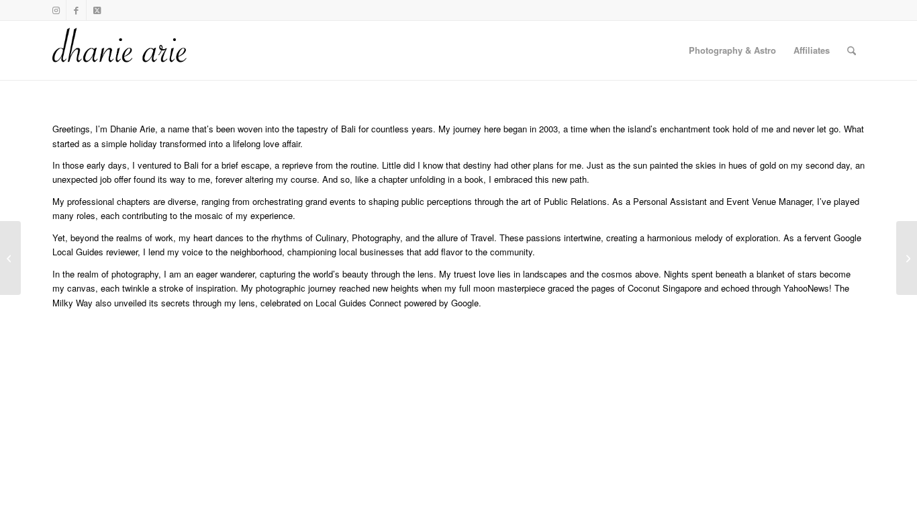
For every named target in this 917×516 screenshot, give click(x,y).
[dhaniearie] (120, 50)
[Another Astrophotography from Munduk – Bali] (10, 258)
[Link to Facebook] (76, 10)
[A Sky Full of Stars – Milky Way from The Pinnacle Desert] (906, 258)
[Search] (851, 50)
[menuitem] (732, 50)
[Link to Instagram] (56, 10)
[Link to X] (97, 10)
